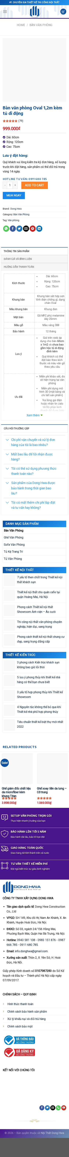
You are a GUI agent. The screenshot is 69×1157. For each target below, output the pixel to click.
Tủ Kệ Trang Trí (13, 551)
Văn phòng (13, 220)
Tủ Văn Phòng (13, 559)
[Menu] (5, 11)
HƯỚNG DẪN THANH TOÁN (19, 266)
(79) (20, 121)
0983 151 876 (47, 940)
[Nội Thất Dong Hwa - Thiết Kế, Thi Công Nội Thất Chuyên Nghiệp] (35, 11)
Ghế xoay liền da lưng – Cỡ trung (52, 790)
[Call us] (58, 1107)
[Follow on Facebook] (41, 1107)
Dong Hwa (16, 208)
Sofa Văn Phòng (14, 544)
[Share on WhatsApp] (6, 228)
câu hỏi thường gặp (16, 428)
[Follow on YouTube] (63, 1107)
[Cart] (63, 11)
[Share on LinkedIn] (39, 228)
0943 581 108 (26, 940)
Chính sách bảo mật (20, 1026)
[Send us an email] (52, 1107)
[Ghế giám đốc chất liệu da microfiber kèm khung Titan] (17, 768)
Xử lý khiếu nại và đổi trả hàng (26, 1019)
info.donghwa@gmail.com (31, 951)
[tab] (34, 251)
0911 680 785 (29, 945)
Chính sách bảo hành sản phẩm (27, 1011)
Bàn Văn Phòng (40, 25)
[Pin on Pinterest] (33, 228)
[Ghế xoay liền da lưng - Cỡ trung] (52, 768)
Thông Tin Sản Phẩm (16, 251)
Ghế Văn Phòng (13, 537)
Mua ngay (13, 195)
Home (21, 25)
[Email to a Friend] (26, 228)
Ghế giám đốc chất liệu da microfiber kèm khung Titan (16, 792)
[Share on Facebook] (13, 228)
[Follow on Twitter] (47, 1107)
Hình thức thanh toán (20, 1004)
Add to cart (34, 185)
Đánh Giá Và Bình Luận (18, 258)
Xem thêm (33, 415)
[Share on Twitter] (19, 228)
